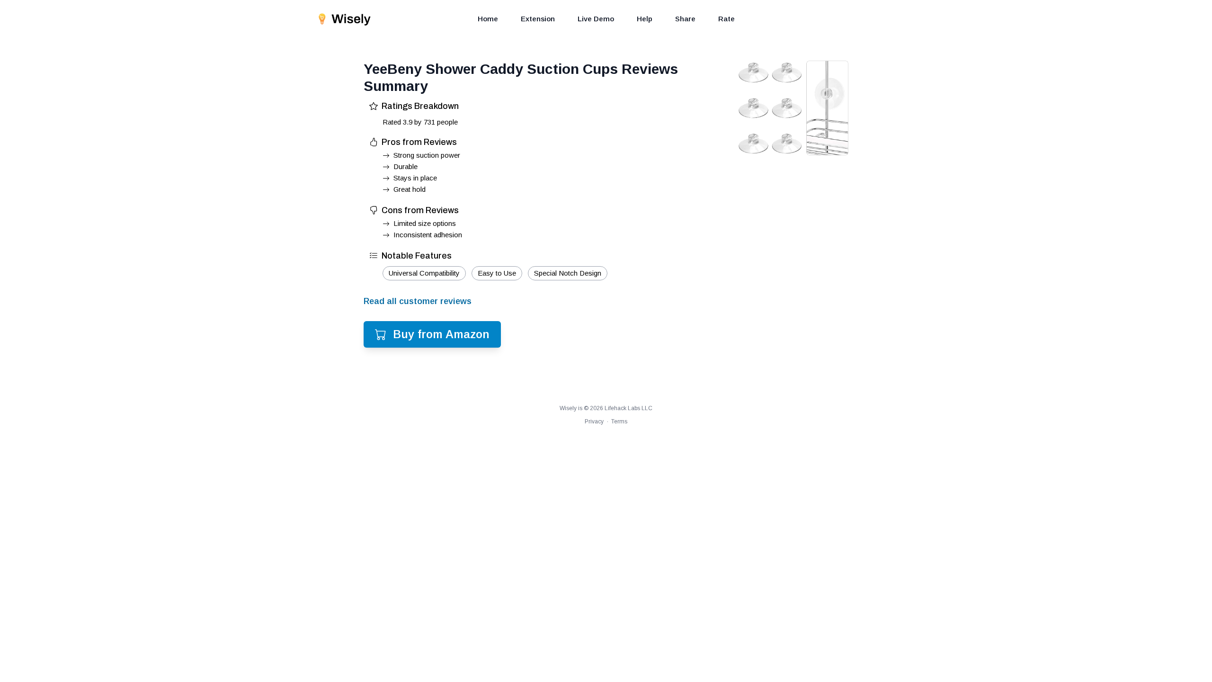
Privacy (594, 421)
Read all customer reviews (418, 301)
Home (488, 19)
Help (644, 19)
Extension (538, 19)
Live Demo (596, 19)
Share (685, 19)
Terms (619, 421)
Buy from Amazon (441, 334)
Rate (726, 19)
